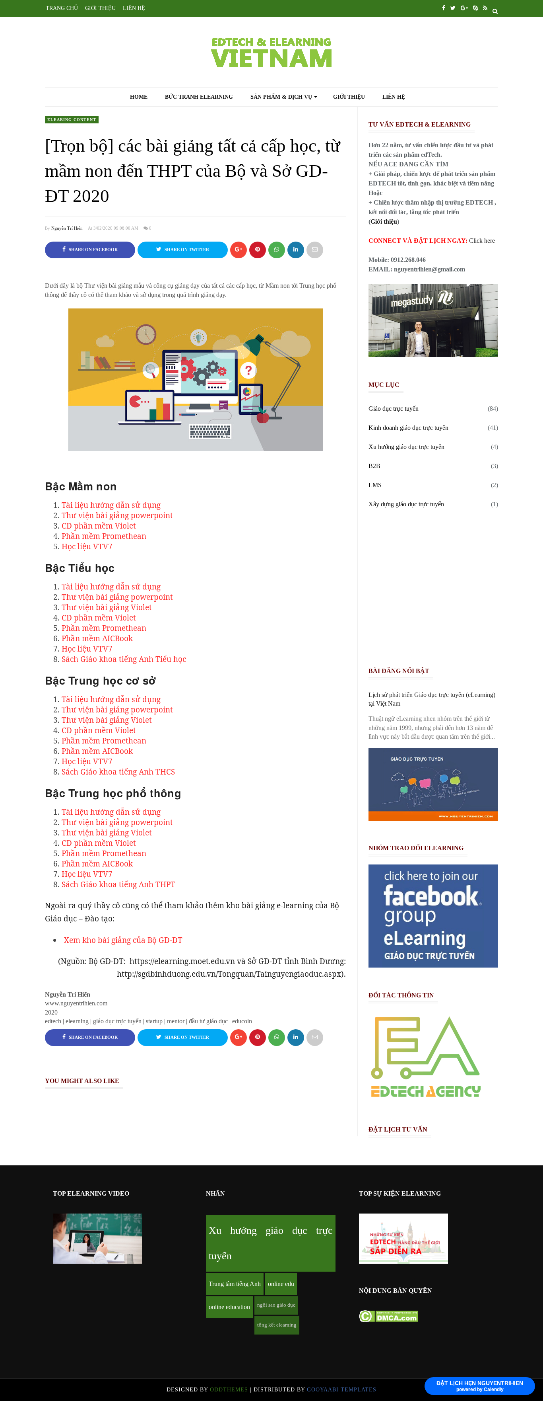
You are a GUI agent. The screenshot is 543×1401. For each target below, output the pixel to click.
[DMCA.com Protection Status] (388, 1320)
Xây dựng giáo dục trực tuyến (406, 504)
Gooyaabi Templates (341, 1390)
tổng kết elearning (277, 1325)
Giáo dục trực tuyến (393, 408)
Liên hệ (393, 97)
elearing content (71, 119)
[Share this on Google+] (238, 250)
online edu (281, 1283)
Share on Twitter (186, 250)
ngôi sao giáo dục (276, 1305)
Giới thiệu (349, 97)
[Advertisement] (436, 590)
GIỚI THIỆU (100, 8)
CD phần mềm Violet (99, 526)
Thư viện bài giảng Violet (107, 607)
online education (229, 1306)
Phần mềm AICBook (97, 638)
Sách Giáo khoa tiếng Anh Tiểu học (124, 659)
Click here (482, 240)
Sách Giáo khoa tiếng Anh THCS (118, 772)
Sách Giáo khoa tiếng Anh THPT (118, 884)
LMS (375, 485)
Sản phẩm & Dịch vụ (281, 97)
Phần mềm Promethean (104, 536)
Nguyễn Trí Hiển (67, 228)
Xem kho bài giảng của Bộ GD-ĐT (123, 940)
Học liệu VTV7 (87, 546)
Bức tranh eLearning (199, 97)
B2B (374, 465)
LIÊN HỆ (134, 8)
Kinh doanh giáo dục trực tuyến (408, 427)
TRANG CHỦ (62, 8)
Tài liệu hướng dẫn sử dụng (111, 505)
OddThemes (229, 1390)
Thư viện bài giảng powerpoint (117, 515)
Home (138, 97)
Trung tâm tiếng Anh (235, 1283)
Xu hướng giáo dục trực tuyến (406, 446)
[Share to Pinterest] (314, 250)
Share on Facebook (93, 250)
